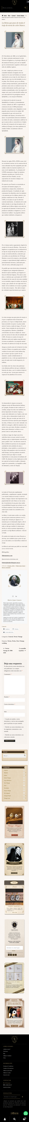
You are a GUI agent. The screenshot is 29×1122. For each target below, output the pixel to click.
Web (5, 711)
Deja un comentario (6, 567)
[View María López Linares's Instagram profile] (13, 596)
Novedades (14, 788)
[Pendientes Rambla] (18, 976)
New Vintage (14, 783)
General (13, 15)
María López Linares (20, 565)
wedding (4, 643)
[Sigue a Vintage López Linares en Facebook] (12, 1114)
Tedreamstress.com (7, 555)
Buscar (14, 1119)
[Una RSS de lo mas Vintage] (9, 955)
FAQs (4, 1058)
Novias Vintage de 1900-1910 (8, 651)
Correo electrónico (9, 704)
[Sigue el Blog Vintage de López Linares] (17, 1114)
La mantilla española (22, 649)
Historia (15, 772)
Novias (9, 641)
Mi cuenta (5, 1119)
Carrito (22, 1118)
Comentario (7, 674)
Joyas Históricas (14, 780)
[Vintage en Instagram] (13, 955)
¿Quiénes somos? (6, 1049)
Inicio (5, 15)
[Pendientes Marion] (10, 976)
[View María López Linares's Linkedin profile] (16, 596)
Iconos (15, 775)
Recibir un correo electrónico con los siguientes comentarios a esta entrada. (13, 729)
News (14, 785)
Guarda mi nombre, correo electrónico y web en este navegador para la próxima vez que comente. (14, 721)
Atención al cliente (6, 1087)
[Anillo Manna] (18, 968)
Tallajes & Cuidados (7, 1055)
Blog (9, 15)
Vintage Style (15, 798)
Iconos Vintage (14, 777)
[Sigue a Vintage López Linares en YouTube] (16, 1114)
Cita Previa (5, 1051)
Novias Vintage (20, 15)
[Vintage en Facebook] (11, 955)
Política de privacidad (7, 1070)
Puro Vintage (20, 641)
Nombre (7, 697)
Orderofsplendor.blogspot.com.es (11, 562)
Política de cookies (7, 1072)
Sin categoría (14, 793)
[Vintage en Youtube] (16, 955)
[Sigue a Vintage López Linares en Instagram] (14, 1114)
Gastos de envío (6, 1075)
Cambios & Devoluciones (8, 1068)
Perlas (14, 641)
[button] (25, 1113)
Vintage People (15, 795)
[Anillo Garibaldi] (10, 968)
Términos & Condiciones (8, 1066)
